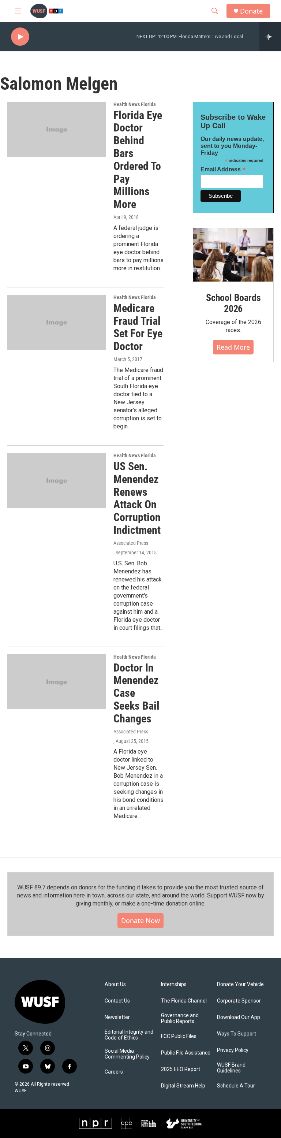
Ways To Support (236, 1034)
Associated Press (130, 543)
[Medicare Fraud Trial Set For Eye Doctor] (56, 322)
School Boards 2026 (233, 303)
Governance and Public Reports (180, 1018)
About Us (115, 984)
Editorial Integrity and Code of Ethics (129, 1035)
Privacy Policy (232, 1050)
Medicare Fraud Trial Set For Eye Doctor (137, 327)
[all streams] (270, 36)
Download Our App (238, 1017)
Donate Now (140, 920)
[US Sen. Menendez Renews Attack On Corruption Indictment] (56, 480)
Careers (114, 1072)
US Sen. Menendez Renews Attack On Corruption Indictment (137, 498)
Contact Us (117, 1001)
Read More (233, 347)
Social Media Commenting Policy (127, 1054)
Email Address (223, 169)
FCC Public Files (178, 1036)
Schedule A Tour (236, 1086)
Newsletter (117, 1017)
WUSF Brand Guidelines (231, 1068)
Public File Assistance (185, 1053)
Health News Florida (134, 104)
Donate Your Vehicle (240, 984)
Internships (174, 984)
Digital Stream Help (183, 1086)
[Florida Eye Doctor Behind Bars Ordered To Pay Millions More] (56, 129)
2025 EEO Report (180, 1069)
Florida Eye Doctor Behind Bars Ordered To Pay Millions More (137, 160)
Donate (251, 11)
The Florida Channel (184, 1001)
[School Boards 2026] (233, 255)
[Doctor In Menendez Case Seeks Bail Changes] (56, 681)
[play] (20, 37)
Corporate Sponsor (239, 1001)
